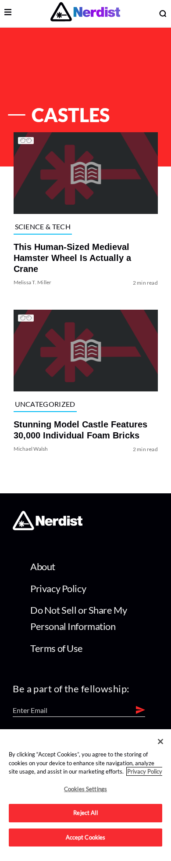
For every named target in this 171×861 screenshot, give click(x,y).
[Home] (47, 527)
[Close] (160, 741)
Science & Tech (42, 226)
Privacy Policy (58, 588)
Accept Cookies (86, 837)
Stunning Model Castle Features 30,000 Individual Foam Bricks (80, 430)
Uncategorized (44, 404)
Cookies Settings (85, 788)
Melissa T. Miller (32, 282)
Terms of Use (56, 648)
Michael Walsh (30, 449)
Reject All (85, 812)
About (42, 566)
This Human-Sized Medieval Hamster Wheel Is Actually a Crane (72, 258)
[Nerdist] (85, 13)
